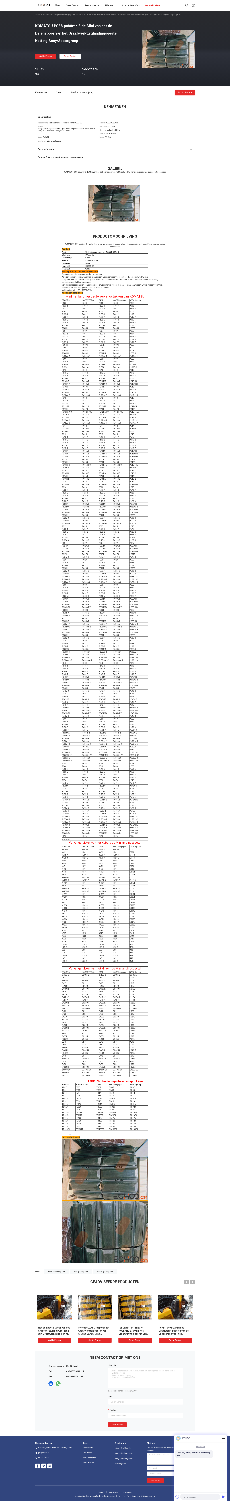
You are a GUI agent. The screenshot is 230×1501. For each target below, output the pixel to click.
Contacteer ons (88, 1463)
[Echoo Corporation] (43, 5)
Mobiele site (113, 1492)
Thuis (37, 14)
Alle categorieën (120, 1464)
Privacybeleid (127, 1492)
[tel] (65, 1383)
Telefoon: (113, 1410)
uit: (111, 1396)
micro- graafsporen (105, 1272)
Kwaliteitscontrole (89, 1458)
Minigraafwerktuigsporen (64, 14)
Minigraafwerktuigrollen (123, 1448)
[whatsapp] (58, 1383)
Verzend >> (155, 1480)
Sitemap (101, 1492)
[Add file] (177, 1497)
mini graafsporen (81, 1272)
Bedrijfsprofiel (88, 1448)
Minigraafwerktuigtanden (124, 1453)
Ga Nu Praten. (45, 56)
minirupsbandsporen (56, 1272)
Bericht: (112, 1365)
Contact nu (117, 1424)
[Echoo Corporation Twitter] (43, 1466)
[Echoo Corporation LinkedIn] (49, 1466)
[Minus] (223, 1438)
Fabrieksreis (87, 1453)
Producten (47, 14)
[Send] (223, 1497)
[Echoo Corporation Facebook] (37, 1466)
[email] (50, 1383)
